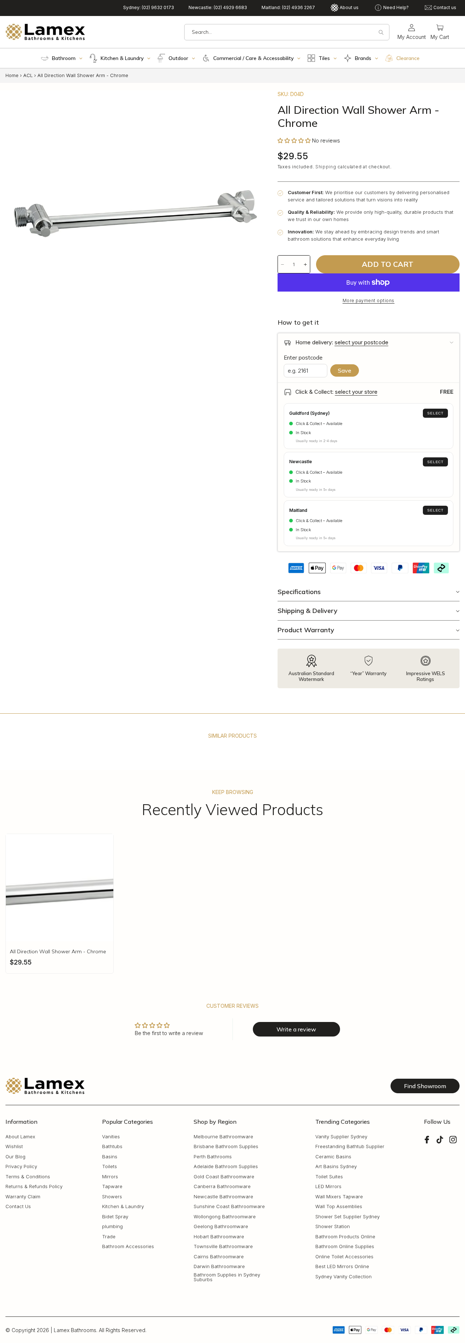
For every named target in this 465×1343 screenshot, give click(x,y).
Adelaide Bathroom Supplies (226, 1166)
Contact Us (18, 1206)
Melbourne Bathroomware (223, 1137)
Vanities (111, 1137)
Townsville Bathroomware (223, 1246)
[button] (440, 32)
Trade (109, 1237)
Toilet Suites (329, 1177)
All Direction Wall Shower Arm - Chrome (58, 951)
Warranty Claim (22, 1197)
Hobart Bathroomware (219, 1237)
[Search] (381, 32)
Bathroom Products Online (345, 1237)
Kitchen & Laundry (123, 1206)
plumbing (112, 1226)
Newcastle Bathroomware (223, 1197)
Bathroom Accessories (128, 1246)
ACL (28, 75)
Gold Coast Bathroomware (224, 1177)
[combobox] (286, 32)
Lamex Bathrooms (75, 1330)
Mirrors (110, 1177)
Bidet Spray (115, 1217)
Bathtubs (112, 1146)
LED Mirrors (328, 1186)
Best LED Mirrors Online (342, 1266)
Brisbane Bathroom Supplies (226, 1146)
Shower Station (332, 1226)
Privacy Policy (21, 1166)
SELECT (435, 413)
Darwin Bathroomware (219, 1266)
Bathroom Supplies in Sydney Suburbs (227, 1277)
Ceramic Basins (333, 1157)
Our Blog (15, 1157)
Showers (112, 1197)
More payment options (369, 300)
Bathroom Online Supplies (344, 1246)
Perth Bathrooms (213, 1157)
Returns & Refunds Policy (33, 1186)
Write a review (296, 1029)
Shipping (325, 166)
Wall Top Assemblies (338, 1206)
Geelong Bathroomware (221, 1226)
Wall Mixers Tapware (339, 1197)
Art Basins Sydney (336, 1166)
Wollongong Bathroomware (225, 1217)
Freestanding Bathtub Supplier (349, 1146)
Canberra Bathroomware (222, 1186)
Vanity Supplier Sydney (341, 1137)
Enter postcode (303, 357)
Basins (109, 1157)
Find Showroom (425, 1086)
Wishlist (14, 1146)
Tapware (112, 1186)
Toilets (109, 1166)
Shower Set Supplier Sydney (347, 1217)
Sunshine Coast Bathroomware (229, 1206)
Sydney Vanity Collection (343, 1277)
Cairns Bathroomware (219, 1257)
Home (12, 75)
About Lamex (20, 1137)
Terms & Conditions (27, 1177)
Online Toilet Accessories (344, 1257)
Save (344, 370)
